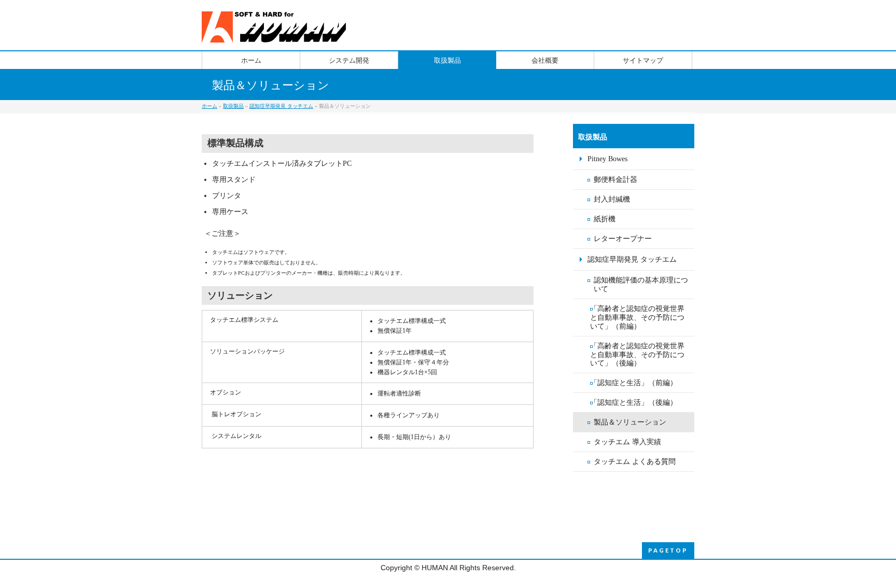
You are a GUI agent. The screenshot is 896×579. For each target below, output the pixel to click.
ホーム (209, 106)
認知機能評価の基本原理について (641, 284)
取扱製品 (233, 106)
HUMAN (435, 567)
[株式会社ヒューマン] (275, 31)
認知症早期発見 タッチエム (281, 106)
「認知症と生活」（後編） (633, 402)
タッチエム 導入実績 (627, 442)
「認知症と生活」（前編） (633, 383)
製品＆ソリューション (630, 422)
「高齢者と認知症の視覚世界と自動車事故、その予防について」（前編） (637, 317)
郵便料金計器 (615, 179)
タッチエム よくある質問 (635, 461)
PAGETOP (668, 550)
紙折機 (604, 219)
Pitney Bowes (607, 159)
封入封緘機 (612, 199)
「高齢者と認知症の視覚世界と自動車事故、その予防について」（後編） (637, 355)
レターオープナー (623, 239)
